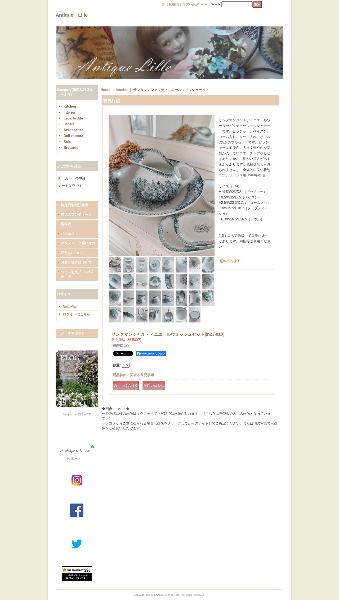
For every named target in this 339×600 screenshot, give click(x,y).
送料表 (66, 224)
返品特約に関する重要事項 (133, 375)
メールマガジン (73, 333)
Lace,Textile (73, 118)
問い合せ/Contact (197, 4)
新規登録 (70, 306)
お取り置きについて (76, 262)
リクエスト (69, 234)
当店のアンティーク (76, 214)
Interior (69, 112)
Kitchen (70, 106)
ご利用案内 (172, 4)
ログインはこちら (76, 314)
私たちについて (73, 253)
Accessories (73, 130)
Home (105, 90)
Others (69, 124)
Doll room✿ (73, 136)
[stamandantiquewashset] (162, 255)
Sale (67, 142)
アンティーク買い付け (78, 243)
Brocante (71, 148)
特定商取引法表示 (74, 205)
